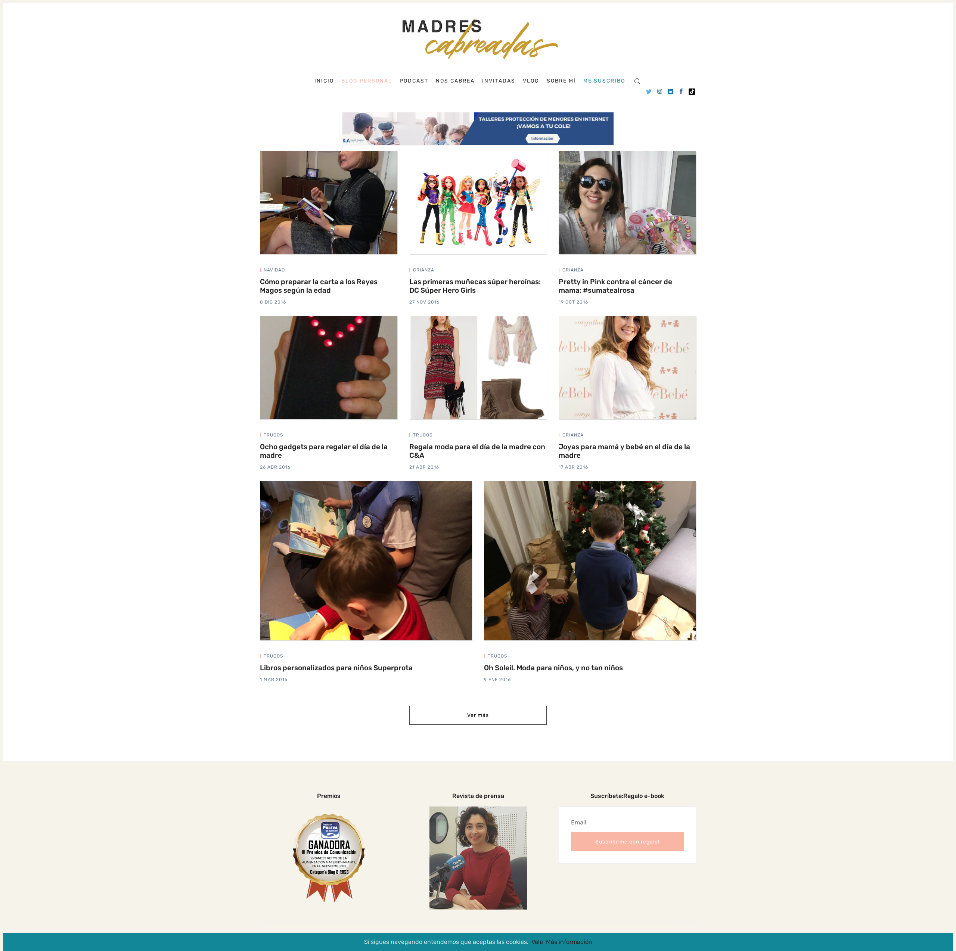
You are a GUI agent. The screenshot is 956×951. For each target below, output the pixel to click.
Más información (569, 941)
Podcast (414, 81)
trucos (273, 435)
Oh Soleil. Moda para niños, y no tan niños (553, 667)
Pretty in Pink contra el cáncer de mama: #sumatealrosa (615, 286)
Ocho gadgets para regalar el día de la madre (324, 451)
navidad (274, 270)
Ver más (478, 715)
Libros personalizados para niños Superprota (336, 667)
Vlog (531, 81)
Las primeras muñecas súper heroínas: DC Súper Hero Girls (475, 286)
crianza (423, 270)
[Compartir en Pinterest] (386, 271)
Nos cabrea (455, 81)
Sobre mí (561, 81)
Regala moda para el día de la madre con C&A (477, 451)
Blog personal (366, 81)
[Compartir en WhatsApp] (395, 271)
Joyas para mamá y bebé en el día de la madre (624, 451)
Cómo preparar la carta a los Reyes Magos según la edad (319, 286)
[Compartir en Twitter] (368, 271)
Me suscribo (604, 81)
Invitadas (498, 81)
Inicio (324, 81)
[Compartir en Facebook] (377, 271)
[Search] (637, 81)
